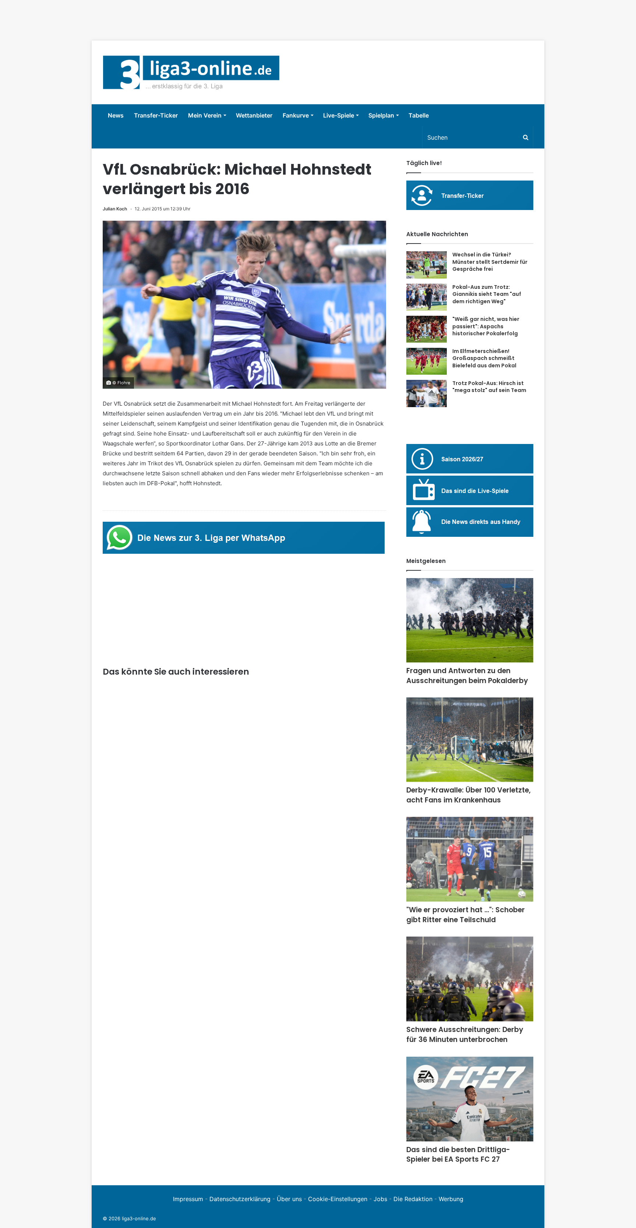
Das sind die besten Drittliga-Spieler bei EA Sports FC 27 (458, 1155)
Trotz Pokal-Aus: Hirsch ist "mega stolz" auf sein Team (489, 386)
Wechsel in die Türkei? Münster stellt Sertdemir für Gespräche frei (489, 262)
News (116, 115)
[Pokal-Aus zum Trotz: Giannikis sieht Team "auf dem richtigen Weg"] (426, 297)
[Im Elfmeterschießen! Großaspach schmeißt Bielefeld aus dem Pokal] (426, 361)
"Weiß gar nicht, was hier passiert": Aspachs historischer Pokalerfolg (485, 326)
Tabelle (419, 115)
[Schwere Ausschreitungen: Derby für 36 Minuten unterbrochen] (469, 979)
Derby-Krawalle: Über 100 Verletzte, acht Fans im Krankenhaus (468, 795)
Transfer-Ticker (156, 115)
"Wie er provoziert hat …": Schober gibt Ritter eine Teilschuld (465, 915)
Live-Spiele (338, 115)
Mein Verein (205, 115)
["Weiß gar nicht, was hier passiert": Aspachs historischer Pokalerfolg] (426, 329)
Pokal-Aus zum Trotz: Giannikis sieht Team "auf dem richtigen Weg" (486, 294)
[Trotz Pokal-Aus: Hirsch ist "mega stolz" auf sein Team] (426, 393)
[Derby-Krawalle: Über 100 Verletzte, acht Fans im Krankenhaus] (469, 739)
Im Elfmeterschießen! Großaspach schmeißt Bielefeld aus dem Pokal (484, 358)
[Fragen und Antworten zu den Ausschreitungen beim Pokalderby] (469, 620)
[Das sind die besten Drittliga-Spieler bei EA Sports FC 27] (469, 1099)
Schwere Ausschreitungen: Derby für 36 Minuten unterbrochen (464, 1035)
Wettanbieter (254, 115)
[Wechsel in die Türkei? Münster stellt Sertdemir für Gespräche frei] (426, 265)
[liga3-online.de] (191, 72)
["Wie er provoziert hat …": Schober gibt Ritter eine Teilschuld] (469, 859)
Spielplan (381, 115)
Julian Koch (115, 208)
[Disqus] (244, 1068)
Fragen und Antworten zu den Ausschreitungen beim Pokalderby (467, 676)
